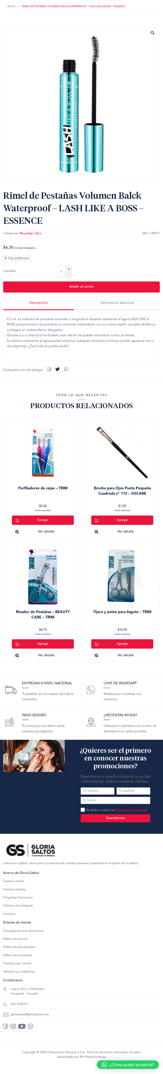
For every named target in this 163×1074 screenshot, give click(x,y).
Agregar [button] (122, 520)
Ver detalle (46, 531)
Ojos (38, 233)
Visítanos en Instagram (18, 905)
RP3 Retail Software (93, 1057)
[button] (152, 33)
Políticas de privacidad (131, 810)
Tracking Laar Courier (17, 963)
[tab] (38, 303)
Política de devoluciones (19, 947)
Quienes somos (13, 881)
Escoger (42, 520)
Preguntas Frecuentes (18, 897)
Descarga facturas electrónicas (23, 930)
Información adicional (117, 303)
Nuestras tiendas (14, 889)
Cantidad (9, 271)
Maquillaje (26, 233)
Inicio (11, 6)
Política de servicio (15, 939)
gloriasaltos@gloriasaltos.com (30, 1014)
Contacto (9, 913)
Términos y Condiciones (19, 971)
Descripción (38, 303)
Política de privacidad (17, 955)
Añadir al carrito (81, 286)
